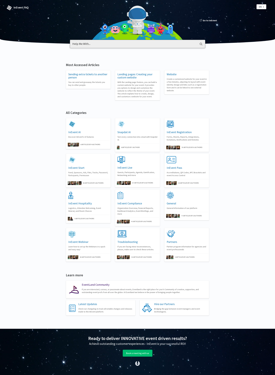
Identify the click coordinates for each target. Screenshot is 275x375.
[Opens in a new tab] (137, 363)
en (260, 6)
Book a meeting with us (137, 353)
